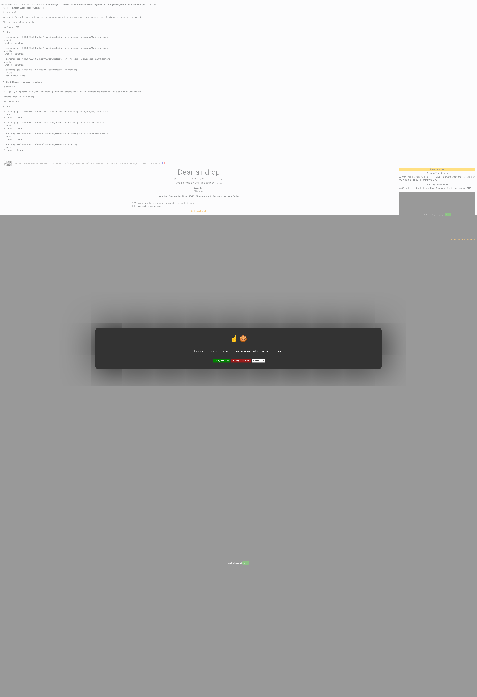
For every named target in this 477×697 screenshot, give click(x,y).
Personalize (258, 361)
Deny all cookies (241, 361)
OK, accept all (222, 361)
